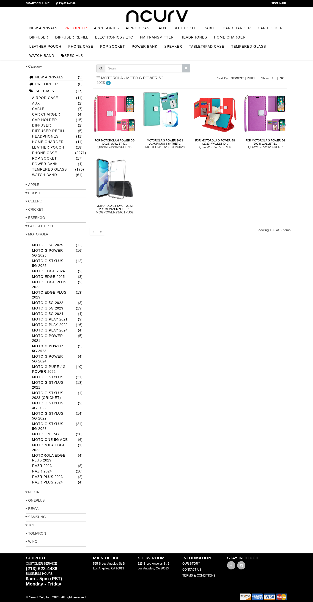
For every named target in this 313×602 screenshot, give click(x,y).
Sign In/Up (278, 3)
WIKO (32, 542)
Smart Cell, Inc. (38, 3)
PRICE (252, 78)
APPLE (33, 185)
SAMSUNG (37, 517)
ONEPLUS (36, 500)
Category (35, 66)
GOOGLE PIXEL (41, 226)
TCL (31, 525)
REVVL (33, 509)
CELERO (35, 201)
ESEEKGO (36, 218)
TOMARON (37, 533)
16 (273, 78)
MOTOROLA (38, 234)
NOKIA (33, 492)
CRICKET (35, 209)
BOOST (34, 193)
